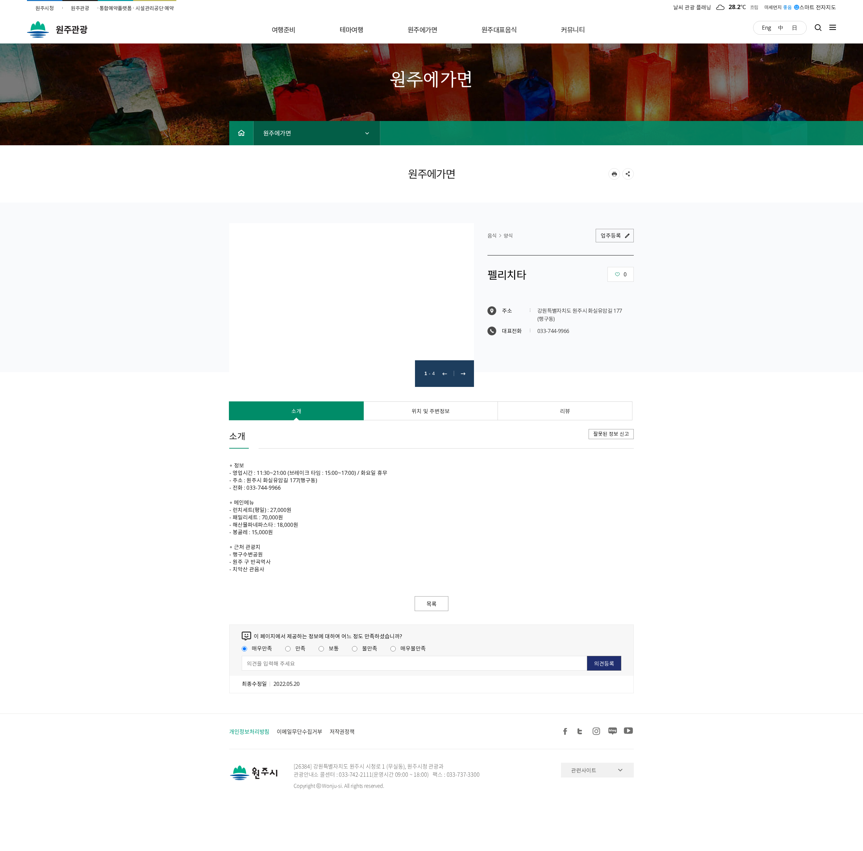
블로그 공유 (612, 731)
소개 (296, 411)
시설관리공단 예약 (155, 8)
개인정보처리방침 (249, 731)
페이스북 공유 (566, 731)
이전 (445, 373)
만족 (300, 648)
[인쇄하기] (614, 174)
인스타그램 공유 (597, 731)
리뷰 (565, 411)
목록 (431, 604)
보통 (334, 648)
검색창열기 (818, 27)
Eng (766, 27)
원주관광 (80, 8)
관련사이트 (583, 770)
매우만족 (262, 648)
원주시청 (44, 8)
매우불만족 (413, 648)
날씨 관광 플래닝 (692, 7)
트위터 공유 (581, 731)
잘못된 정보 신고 (611, 433)
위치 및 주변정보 (431, 411)
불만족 (369, 648)
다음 (463, 373)
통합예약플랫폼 (115, 8)
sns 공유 (628, 174)
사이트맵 (831, 27)
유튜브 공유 (628, 731)
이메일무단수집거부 (299, 731)
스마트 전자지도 (817, 7)
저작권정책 (342, 731)
